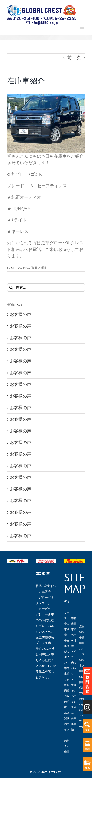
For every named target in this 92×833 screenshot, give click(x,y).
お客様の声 (20, 314)
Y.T (13, 267)
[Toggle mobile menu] (82, 27)
